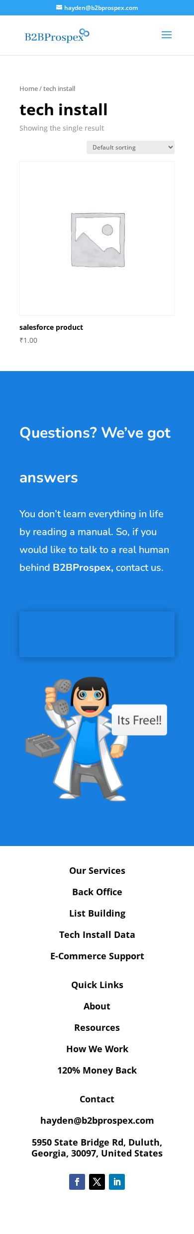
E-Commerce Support (97, 956)
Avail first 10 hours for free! (94, 634)
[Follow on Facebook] (77, 1182)
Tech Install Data (97, 934)
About (97, 1006)
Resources (97, 1027)
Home (28, 88)
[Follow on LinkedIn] (117, 1182)
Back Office (97, 892)
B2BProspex (82, 567)
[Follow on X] (97, 1182)
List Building (97, 913)
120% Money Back (97, 1070)
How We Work (97, 1049)
